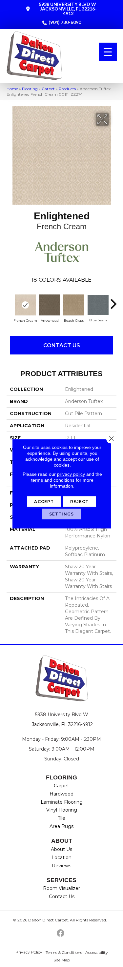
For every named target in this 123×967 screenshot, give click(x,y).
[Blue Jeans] (98, 305)
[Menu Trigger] (108, 52)
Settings (61, 513)
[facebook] (60, 933)
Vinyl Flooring (61, 810)
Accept (44, 501)
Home (12, 88)
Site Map (61, 959)
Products (67, 88)
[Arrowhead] (49, 305)
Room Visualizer (61, 888)
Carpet (48, 88)
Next (113, 300)
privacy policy (71, 473)
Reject (79, 501)
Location (61, 857)
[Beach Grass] (74, 305)
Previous (10, 300)
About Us (61, 849)
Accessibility (96, 952)
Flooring (30, 88)
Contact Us (61, 345)
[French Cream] (25, 305)
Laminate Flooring (62, 802)
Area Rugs (61, 826)
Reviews (61, 866)
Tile (61, 818)
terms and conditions (52, 479)
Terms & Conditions (64, 952)
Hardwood (61, 794)
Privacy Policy (28, 952)
